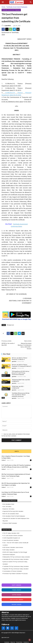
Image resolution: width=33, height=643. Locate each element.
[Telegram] (14, 29)
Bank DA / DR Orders (8, 509)
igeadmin (8, 25)
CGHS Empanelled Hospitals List (11, 538)
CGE (3, 361)
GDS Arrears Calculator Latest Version (13, 547)
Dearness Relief (4, 382)
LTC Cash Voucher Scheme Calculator (13, 535)
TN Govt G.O (10, 325)
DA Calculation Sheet (8, 504)
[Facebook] (3, 29)
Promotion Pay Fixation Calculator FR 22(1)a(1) (15, 573)
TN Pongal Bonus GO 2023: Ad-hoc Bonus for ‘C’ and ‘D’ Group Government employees (20, 373)
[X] (6, 29)
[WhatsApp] (10, 29)
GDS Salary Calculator (9, 550)
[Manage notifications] (29, 640)
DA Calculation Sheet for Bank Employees (14, 516)
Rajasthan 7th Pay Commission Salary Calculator (16, 569)
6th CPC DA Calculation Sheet (11, 513)
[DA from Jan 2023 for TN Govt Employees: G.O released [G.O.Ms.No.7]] (6, 366)
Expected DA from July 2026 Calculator (13, 511)
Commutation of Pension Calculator (12, 571)
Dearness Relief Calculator (10, 523)
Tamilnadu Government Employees (16, 7)
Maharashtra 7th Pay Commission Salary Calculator (16, 557)
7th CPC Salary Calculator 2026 (11, 533)
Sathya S (4, 460)
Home (3, 7)
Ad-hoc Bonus (4, 375)
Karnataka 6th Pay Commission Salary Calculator (16, 559)
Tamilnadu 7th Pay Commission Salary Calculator (16, 566)
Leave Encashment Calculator (11, 540)
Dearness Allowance (5, 389)
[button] (2, 2)
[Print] (18, 29)
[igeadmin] (3, 25)
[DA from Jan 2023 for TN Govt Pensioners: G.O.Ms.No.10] (6, 359)
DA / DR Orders (7, 506)
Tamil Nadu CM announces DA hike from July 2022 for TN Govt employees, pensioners (20, 395)
